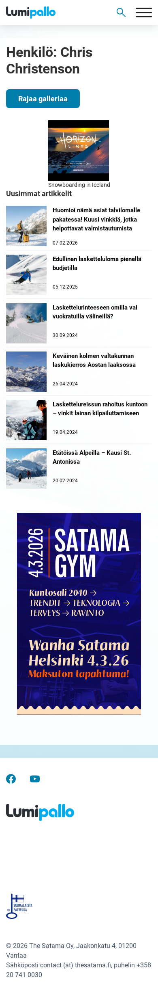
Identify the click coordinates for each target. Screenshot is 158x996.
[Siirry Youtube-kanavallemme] (35, 779)
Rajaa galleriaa (43, 98)
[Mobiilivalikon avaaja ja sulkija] (144, 12)
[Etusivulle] (44, 12)
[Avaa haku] (121, 12)
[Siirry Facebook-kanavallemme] (11, 779)
